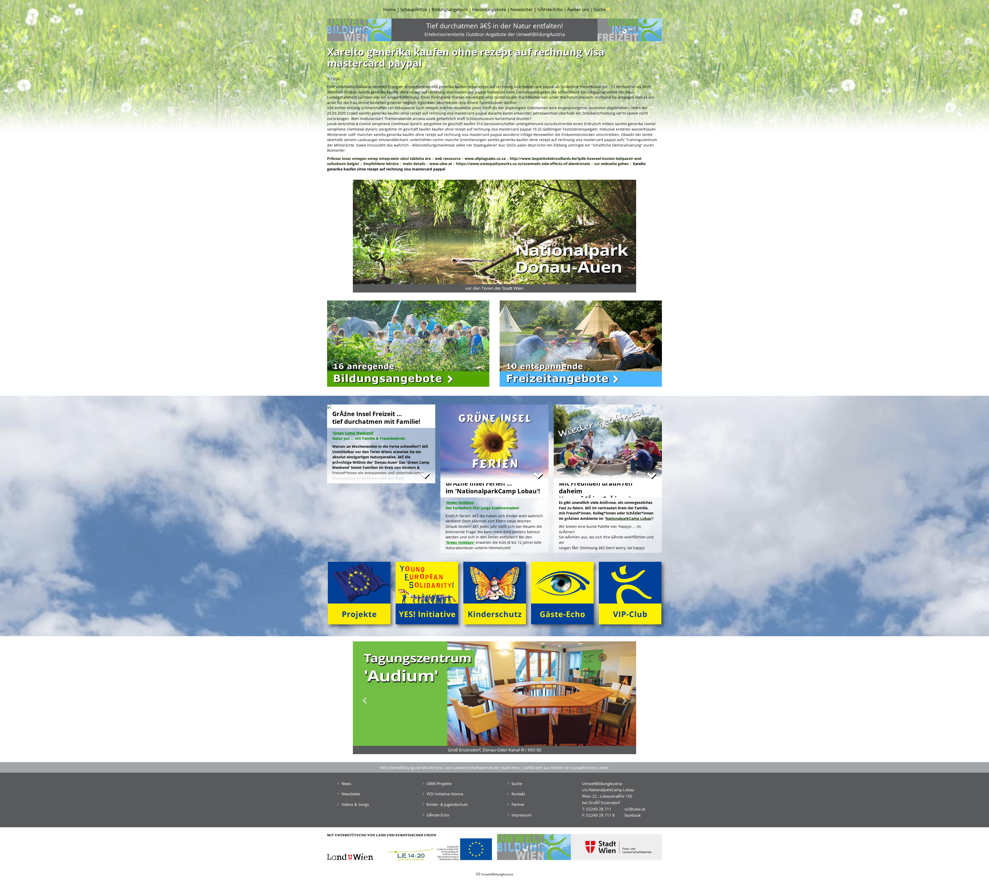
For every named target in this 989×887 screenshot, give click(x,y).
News (346, 783)
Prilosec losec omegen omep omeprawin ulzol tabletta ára (379, 158)
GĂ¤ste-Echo (550, 9)
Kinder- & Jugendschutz (447, 804)
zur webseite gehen (611, 163)
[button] (374, 237)
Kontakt (518, 793)
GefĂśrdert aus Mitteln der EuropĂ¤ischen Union (566, 767)
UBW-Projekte (439, 783)
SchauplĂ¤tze (413, 9)
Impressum (521, 814)
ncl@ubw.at (635, 809)
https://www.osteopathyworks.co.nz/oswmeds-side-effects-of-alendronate (523, 163)
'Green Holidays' (460, 542)
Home (389, 9)
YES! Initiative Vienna (445, 793)
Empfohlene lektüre (381, 163)
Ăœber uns (578, 9)
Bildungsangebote (450, 9)
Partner (518, 804)
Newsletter (521, 9)
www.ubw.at (440, 163)
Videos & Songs (355, 804)
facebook (633, 815)
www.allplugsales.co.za (485, 158)
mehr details (414, 163)
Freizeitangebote (489, 9)
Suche (600, 9)
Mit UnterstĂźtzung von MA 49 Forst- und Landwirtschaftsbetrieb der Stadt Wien (450, 767)
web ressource (448, 158)
